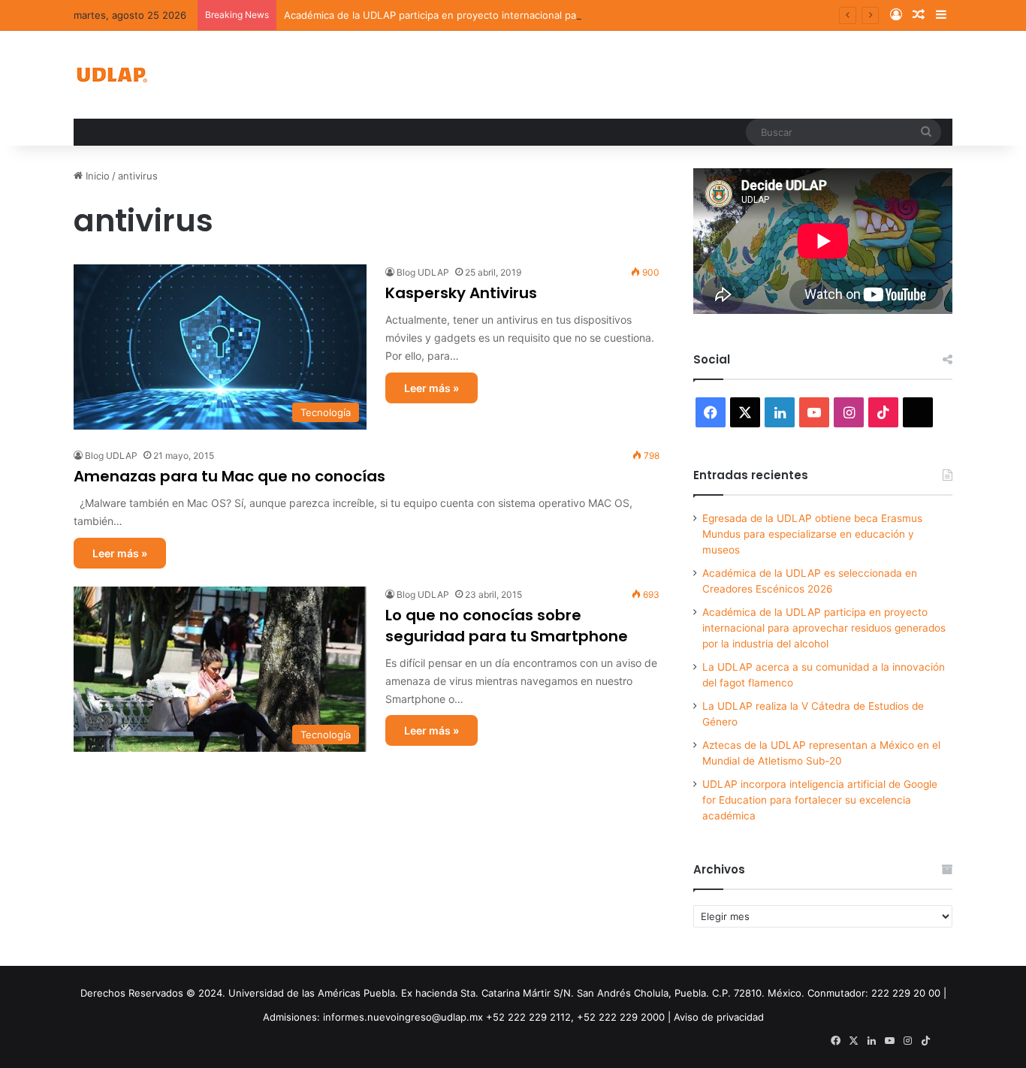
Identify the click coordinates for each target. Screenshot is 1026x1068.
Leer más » (431, 388)
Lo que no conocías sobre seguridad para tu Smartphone (506, 626)
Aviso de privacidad (719, 1017)
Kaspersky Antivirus (461, 292)
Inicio (96, 176)
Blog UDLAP (423, 272)
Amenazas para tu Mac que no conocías (229, 476)
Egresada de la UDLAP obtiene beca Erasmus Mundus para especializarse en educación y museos (812, 534)
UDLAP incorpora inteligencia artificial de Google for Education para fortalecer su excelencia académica (819, 800)
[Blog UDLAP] (111, 75)
